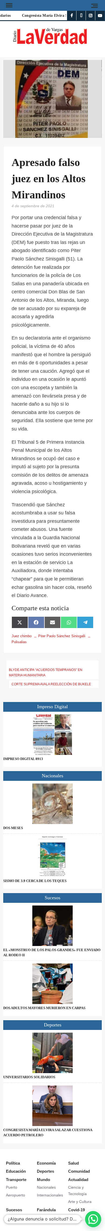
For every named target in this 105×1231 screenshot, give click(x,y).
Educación (16, 1171)
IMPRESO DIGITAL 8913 (23, 759)
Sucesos (14, 1210)
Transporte (16, 1179)
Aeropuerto (15, 1195)
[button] (93, 1219)
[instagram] (90, 15)
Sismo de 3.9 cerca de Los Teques (34, 881)
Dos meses (13, 828)
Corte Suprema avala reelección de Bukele (51, 684)
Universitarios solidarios (29, 1077)
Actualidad (78, 1179)
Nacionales (46, 1187)
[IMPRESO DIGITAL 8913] (52, 734)
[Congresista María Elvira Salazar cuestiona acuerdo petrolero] (52, 1106)
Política (13, 1163)
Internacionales (50, 1195)
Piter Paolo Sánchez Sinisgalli (61, 636)
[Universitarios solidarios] (52, 1053)
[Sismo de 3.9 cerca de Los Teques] (52, 856)
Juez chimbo (22, 636)
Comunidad (79, 1171)
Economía (46, 1163)
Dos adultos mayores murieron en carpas (44, 1008)
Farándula (46, 1210)
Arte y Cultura (80, 1201)
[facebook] (71, 15)
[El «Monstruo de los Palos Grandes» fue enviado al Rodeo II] (52, 926)
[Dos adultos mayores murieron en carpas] (52, 984)
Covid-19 (76, 1210)
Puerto (11, 1187)
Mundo (43, 1179)
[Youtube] (100, 15)
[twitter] (81, 15)
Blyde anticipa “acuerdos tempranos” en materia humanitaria (45, 672)
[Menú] (8, 5)
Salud (73, 1163)
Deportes (45, 1171)
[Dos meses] (52, 804)
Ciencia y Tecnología (77, 1190)
